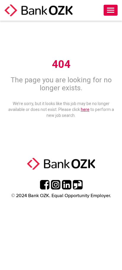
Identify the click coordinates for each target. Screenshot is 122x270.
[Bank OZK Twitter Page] (77, 184)
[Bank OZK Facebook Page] (44, 184)
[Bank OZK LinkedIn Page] (66, 184)
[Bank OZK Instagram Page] (55, 184)
